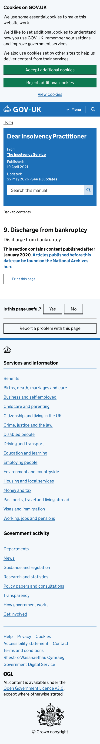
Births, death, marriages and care (35, 387)
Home (8, 122)
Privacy (24, 636)
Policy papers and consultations (33, 586)
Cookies (43, 636)
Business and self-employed (30, 397)
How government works (26, 604)
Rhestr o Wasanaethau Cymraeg (33, 657)
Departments (16, 548)
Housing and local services (28, 481)
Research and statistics (25, 576)
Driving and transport (23, 443)
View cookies (50, 94)
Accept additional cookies (50, 69)
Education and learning (25, 453)
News (9, 558)
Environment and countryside (31, 471)
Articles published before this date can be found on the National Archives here (47, 260)
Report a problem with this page (50, 328)
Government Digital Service (29, 664)
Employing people (20, 462)
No (77, 309)
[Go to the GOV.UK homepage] (22, 109)
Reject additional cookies (50, 82)
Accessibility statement (25, 643)
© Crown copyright (50, 731)
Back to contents (17, 212)
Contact (60, 643)
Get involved (15, 614)
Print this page (23, 279)
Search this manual (29, 190)
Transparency (16, 595)
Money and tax (17, 490)
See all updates (44, 179)
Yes (55, 309)
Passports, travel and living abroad (36, 499)
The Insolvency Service (26, 154)
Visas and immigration (24, 509)
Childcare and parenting (26, 406)
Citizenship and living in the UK (32, 415)
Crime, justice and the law (28, 425)
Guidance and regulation (26, 567)
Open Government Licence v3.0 (33, 688)
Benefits (11, 378)
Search (88, 190)
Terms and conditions (23, 650)
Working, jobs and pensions (29, 518)
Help (8, 636)
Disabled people (19, 434)
